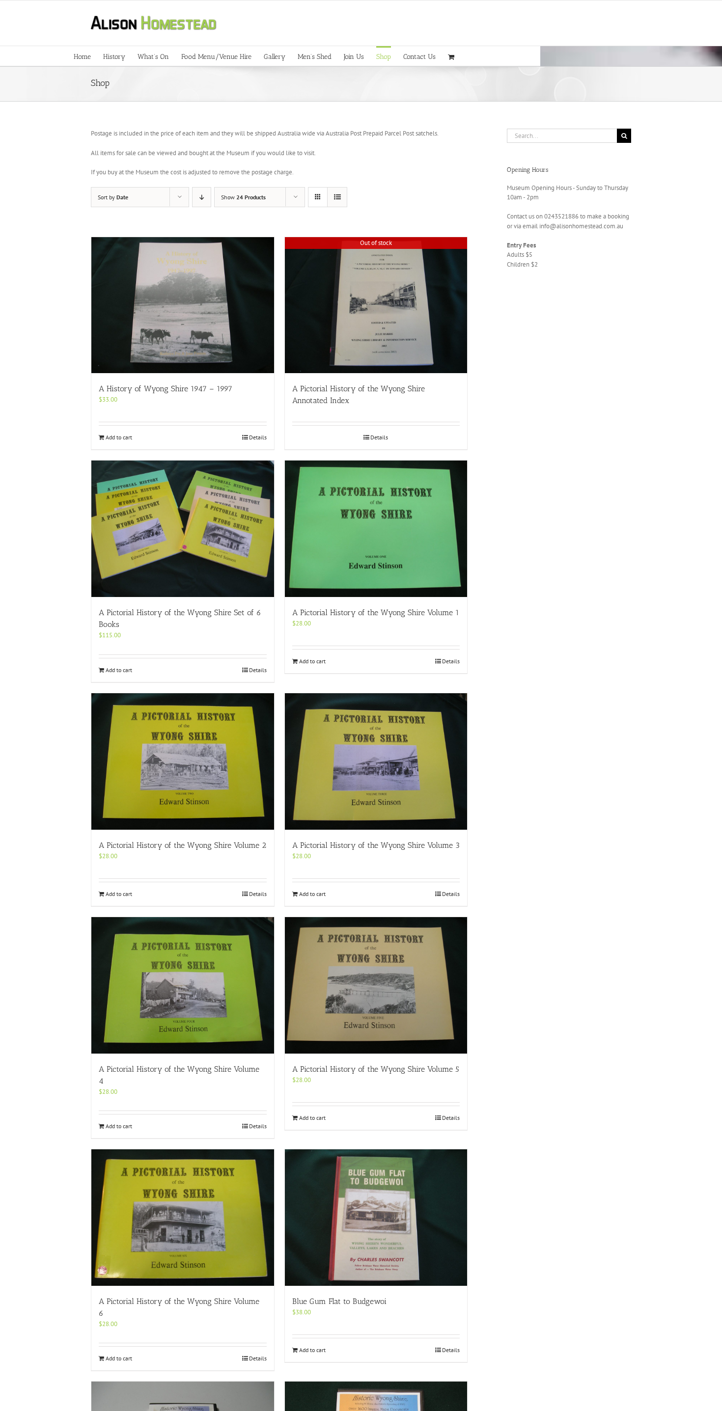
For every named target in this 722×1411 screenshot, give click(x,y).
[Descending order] (201, 197)
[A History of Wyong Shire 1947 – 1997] (182, 305)
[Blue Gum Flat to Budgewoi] (376, 1217)
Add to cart (119, 437)
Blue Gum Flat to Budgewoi (339, 1301)
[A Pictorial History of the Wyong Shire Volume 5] (376, 985)
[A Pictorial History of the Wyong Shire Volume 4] (182, 985)
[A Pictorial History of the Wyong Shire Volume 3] (376, 761)
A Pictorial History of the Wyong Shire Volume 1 (375, 612)
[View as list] (337, 197)
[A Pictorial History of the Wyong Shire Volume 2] (182, 761)
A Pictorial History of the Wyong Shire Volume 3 (376, 845)
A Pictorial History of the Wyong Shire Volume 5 (375, 1069)
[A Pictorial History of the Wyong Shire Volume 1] (376, 529)
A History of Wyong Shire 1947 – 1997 (165, 388)
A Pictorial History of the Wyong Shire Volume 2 (182, 845)
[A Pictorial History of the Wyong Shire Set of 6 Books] (182, 529)
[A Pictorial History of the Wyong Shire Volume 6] (182, 1217)
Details (258, 437)
